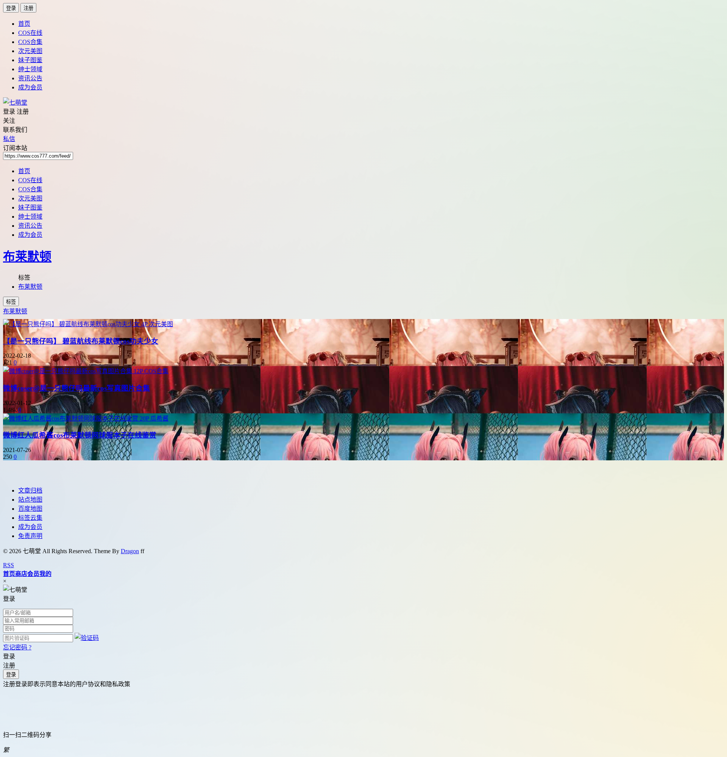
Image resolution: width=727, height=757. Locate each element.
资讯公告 (30, 78)
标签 (11, 302)
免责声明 (30, 536)
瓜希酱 (159, 418)
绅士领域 (30, 69)
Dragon (130, 551)
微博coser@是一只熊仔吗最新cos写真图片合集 (76, 388)
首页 (24, 23)
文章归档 (30, 490)
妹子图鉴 (30, 60)
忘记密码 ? (17, 647)
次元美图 (30, 51)
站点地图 (30, 499)
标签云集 (30, 518)
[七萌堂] (15, 102)
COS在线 (30, 33)
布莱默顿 (27, 256)
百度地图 (30, 508)
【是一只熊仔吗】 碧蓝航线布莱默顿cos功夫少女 (80, 341)
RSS (8, 565)
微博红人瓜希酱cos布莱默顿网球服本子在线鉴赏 (79, 435)
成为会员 (30, 87)
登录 (11, 8)
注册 (28, 8)
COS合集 (30, 42)
